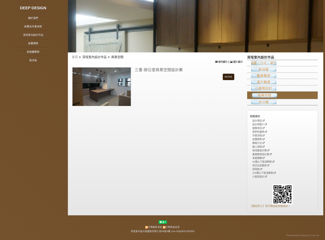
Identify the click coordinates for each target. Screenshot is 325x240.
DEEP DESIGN (33, 8)
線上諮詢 (257, 147)
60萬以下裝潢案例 (262, 162)
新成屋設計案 (259, 150)
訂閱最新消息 (155, 227)
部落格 (255, 169)
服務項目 (257, 128)
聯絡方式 (257, 143)
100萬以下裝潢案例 (262, 173)
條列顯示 (223, 62)
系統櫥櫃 (257, 158)
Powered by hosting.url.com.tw (302, 235)
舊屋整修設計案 (260, 154)
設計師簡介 (258, 124)
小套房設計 (258, 176)
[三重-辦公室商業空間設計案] (101, 86)
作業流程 (257, 135)
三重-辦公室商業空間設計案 (159, 70)
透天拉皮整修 (259, 165)
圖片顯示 (238, 62)
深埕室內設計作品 (94, 57)
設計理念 (257, 120)
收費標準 (257, 139)
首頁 (75, 57)
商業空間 (117, 57)
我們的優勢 (258, 132)
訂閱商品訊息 (173, 227)
